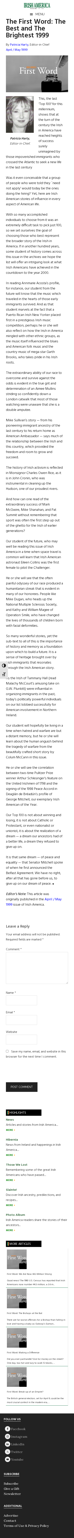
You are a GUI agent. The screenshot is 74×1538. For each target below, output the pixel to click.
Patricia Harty (19, 44)
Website (11, 1032)
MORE (10, 1130)
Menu (40, 14)
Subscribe (11, 1484)
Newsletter (12, 1494)
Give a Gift (11, 1489)
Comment (14, 949)
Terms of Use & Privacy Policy (26, 1526)
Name (11, 992)
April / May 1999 (17, 49)
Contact (10, 1521)
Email (10, 1012)
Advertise (11, 1515)
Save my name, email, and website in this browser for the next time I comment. (36, 1054)
